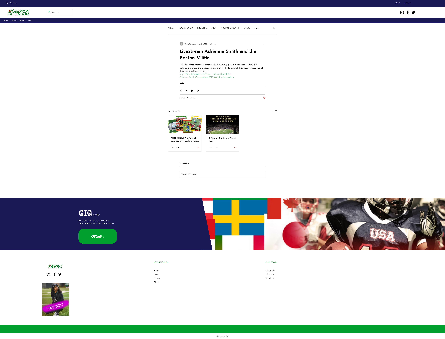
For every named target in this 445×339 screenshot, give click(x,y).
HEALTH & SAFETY (186, 28)
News (156, 274)
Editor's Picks (202, 28)
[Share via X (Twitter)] (186, 91)
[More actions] (264, 44)
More (256, 28)
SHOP (214, 28)
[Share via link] (198, 91)
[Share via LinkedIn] (192, 91)
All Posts (171, 28)
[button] (274, 28)
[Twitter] (413, 12)
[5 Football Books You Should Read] (222, 124)
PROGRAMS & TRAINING (230, 28)
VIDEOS (247, 28)
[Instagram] (402, 12)
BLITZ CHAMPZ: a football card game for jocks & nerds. (185, 139)
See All (274, 111)
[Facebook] (407, 12)
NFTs (156, 282)
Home (156, 270)
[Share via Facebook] (181, 91)
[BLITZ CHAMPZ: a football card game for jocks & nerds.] (185, 124)
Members (270, 278)
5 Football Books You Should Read (222, 139)
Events (157, 278)
